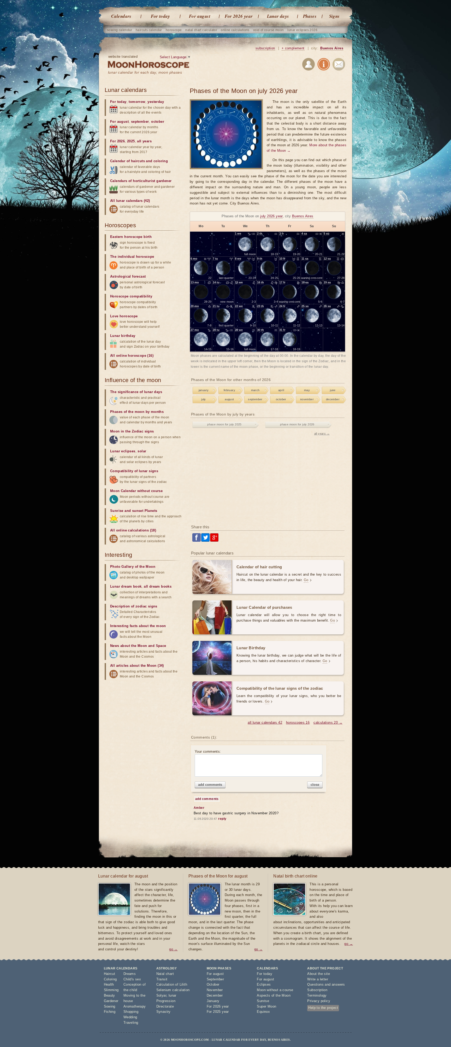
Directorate (165, 1006)
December (215, 995)
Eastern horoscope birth (131, 237)
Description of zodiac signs (133, 606)
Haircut (109, 974)
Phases (310, 16)
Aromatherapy (134, 1006)
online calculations (235, 30)
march (255, 390)
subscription (265, 48)
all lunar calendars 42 (265, 722)
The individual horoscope (132, 257)
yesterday (155, 102)
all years (144, 141)
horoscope (174, 30)
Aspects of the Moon (273, 995)
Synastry (163, 1012)
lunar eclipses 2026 (302, 30)
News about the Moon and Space (138, 646)
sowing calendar (119, 30)
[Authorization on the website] (308, 65)
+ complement (293, 48)
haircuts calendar (149, 30)
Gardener (111, 1001)
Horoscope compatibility (131, 296)
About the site (318, 974)
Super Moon (266, 1006)
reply (222, 819)
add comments (210, 785)
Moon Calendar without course (136, 491)
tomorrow (137, 102)
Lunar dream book (125, 586)
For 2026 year (239, 16)
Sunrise (263, 1001)
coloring (160, 161)
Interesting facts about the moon (138, 626)
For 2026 (117, 141)
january (204, 390)
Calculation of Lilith (171, 984)
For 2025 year (218, 1012)
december (333, 399)
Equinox (263, 1012)
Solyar (161, 995)
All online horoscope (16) (131, 356)
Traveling (130, 1023)
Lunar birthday (122, 336)
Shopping (130, 1012)
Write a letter (317, 979)
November (215, 990)
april (281, 390)
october (281, 399)
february (229, 390)
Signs (334, 16)
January (213, 1001)
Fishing (110, 1012)
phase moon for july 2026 (297, 424)
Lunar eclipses (122, 451)
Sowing (109, 1006)
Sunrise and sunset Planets (133, 511)
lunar (172, 995)
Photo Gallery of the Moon (132, 567)
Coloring (110, 979)
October (213, 984)
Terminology (317, 995)
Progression (165, 1001)
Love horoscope (124, 316)
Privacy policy (318, 1001)
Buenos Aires (331, 48)
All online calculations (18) (133, 530)
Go (306, 580)
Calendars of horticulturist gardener (140, 181)
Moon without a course (275, 990)
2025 (131, 141)
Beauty (109, 995)
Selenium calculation (173, 990)
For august (199, 16)
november (307, 399)
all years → (322, 433)
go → (173, 949)
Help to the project (323, 1008)
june (333, 390)
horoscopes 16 (298, 722)
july (203, 399)
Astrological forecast (128, 276)
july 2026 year (271, 216)
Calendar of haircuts (127, 161)
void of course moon (268, 30)
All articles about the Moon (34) (137, 666)
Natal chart (165, 974)
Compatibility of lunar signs (134, 471)
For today (160, 16)
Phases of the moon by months (137, 412)
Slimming (111, 990)
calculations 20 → (327, 722)
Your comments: (208, 751)
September (215, 979)
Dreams (129, 974)
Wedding (130, 1017)
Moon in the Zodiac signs (132, 431)
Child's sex (132, 979)
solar (142, 451)
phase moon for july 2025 (224, 424)
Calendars (121, 16)
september (255, 399)
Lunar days (278, 16)
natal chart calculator (201, 30)
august (229, 399)
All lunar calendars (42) (130, 201)
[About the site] (323, 65)
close (315, 785)
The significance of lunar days (136, 392)
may (307, 390)
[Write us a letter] (339, 65)
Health (109, 984)
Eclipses (264, 984)
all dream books (157, 586)
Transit (162, 979)
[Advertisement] (268, 478)
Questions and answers (326, 984)
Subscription (317, 990)
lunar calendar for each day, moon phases (145, 72)
